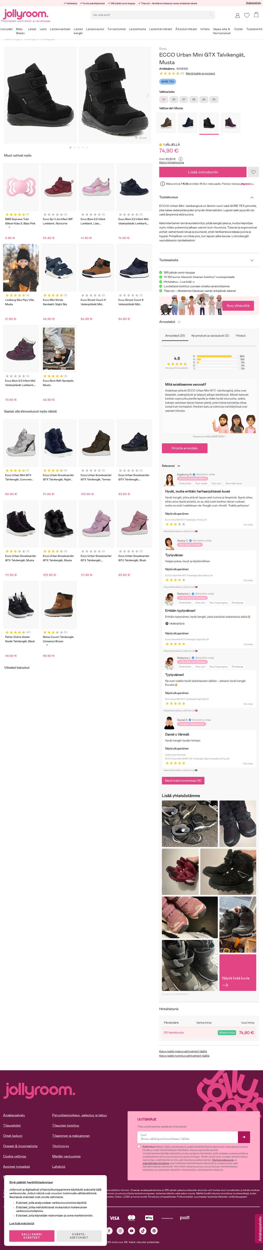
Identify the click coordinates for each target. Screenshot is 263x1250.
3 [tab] (79, 148)
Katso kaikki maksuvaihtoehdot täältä (183, 1051)
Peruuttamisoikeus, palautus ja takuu (79, 1115)
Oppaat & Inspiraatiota (20, 1146)
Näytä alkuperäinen (177, 514)
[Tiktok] (142, 1230)
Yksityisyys (60, 1146)
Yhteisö (241, 335)
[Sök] (211, 15)
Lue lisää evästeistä (21, 1223)
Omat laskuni (12, 1136)
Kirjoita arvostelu (185, 448)
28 (193, 99)
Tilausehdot (12, 1125)
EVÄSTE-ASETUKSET (79, 1236)
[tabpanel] (40, 95)
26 (173, 99)
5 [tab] (87, 148)
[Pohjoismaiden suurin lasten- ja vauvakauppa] (25, 13)
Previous (8, 95)
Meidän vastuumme (66, 1156)
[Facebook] (109, 1230)
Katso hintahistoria (171, 162)
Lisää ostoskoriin (203, 172)
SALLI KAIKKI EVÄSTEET (32, 1236)
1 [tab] (70, 148)
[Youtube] (131, 1230)
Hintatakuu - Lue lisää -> (179, 282)
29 (203, 99)
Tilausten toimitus (65, 1125)
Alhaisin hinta (227, 1032)
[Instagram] (120, 1230)
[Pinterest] (154, 1230)
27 (183, 99)
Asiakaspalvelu (253, 2)
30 (214, 99)
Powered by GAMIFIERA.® (175, 994)
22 (163, 99)
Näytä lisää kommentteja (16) (183, 780)
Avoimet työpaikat (16, 1166)
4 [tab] (83, 148)
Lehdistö (58, 1166)
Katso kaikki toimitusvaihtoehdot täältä (184, 1056)
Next (147, 95)
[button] (246, 15)
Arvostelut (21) (175, 335)
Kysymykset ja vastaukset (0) (210, 335)
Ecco (163, 49)
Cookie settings (14, 1156)
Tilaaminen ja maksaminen (71, 1136)
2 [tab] (75, 148)
